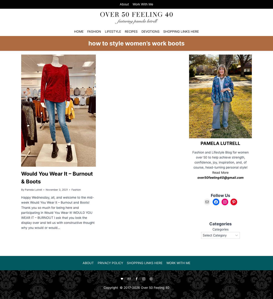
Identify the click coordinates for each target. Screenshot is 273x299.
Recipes (131, 31)
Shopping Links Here (181, 31)
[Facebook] (136, 279)
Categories (220, 229)
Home (79, 31)
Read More (220, 172)
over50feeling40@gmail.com (220, 177)
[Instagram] (144, 279)
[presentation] (58, 110)
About (124, 4)
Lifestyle (113, 31)
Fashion (94, 31)
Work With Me (143, 4)
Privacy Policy (110, 263)
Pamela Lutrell (33, 189)
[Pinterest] (151, 279)
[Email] (129, 279)
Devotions (151, 31)
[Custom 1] (122, 279)
